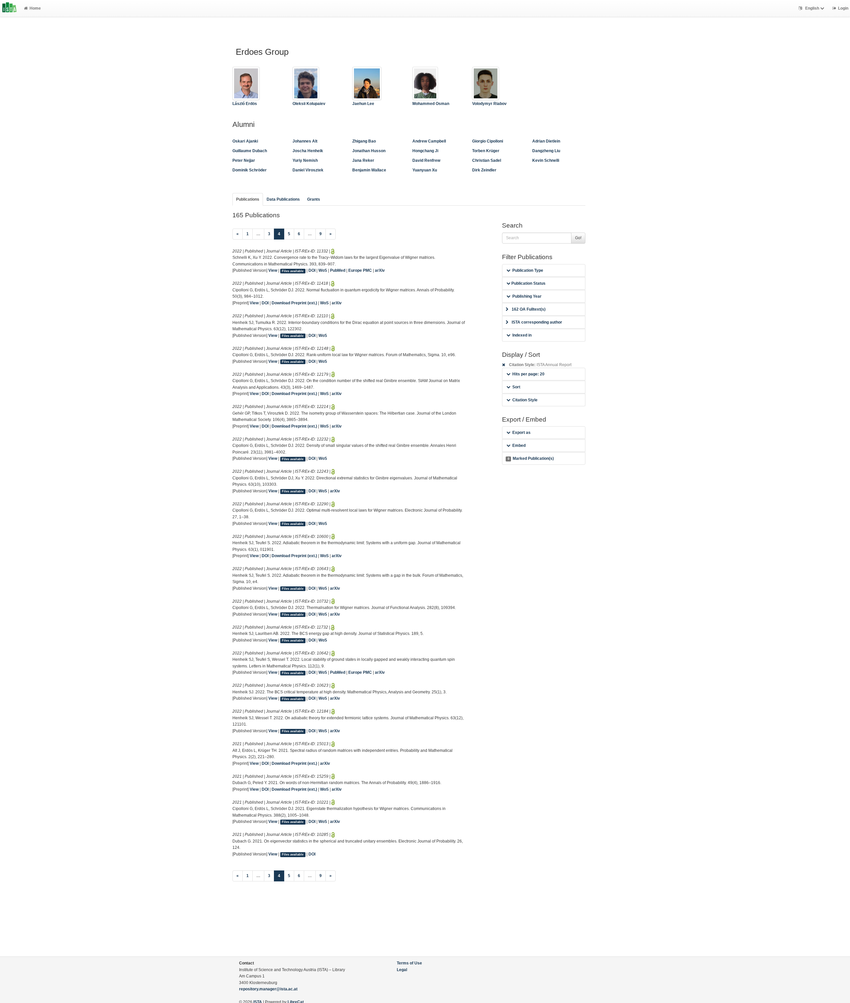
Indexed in (522, 335)
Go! (578, 238)
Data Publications (283, 199)
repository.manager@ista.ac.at (268, 989)
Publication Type (527, 270)
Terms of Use (409, 963)
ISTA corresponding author (537, 322)
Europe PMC (360, 270)
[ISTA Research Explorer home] (9, 8)
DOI (311, 270)
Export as (521, 432)
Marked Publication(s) (531, 458)
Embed (519, 445)
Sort (516, 387)
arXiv (380, 270)
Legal (402, 969)
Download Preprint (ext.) (294, 303)
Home (35, 8)
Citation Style (525, 400)
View (272, 270)
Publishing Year (527, 296)
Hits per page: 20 (528, 374)
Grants (313, 199)
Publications (247, 199)
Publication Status (528, 283)
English (812, 8)
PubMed (337, 270)
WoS (322, 270)
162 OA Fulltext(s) (529, 309)
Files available (292, 270)
